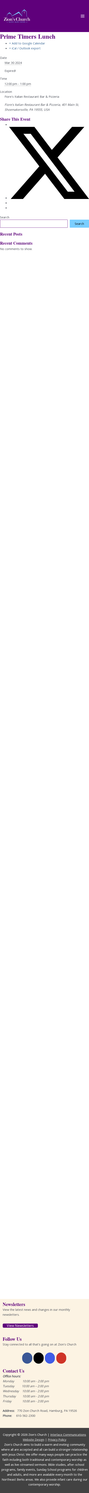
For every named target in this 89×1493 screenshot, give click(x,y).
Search (4, 217)
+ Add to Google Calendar (27, 43)
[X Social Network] (49, 198)
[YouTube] (61, 1358)
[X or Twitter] (38, 1358)
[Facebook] (27, 1358)
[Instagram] (50, 1358)
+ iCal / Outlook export (25, 48)
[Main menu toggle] (82, 16)
